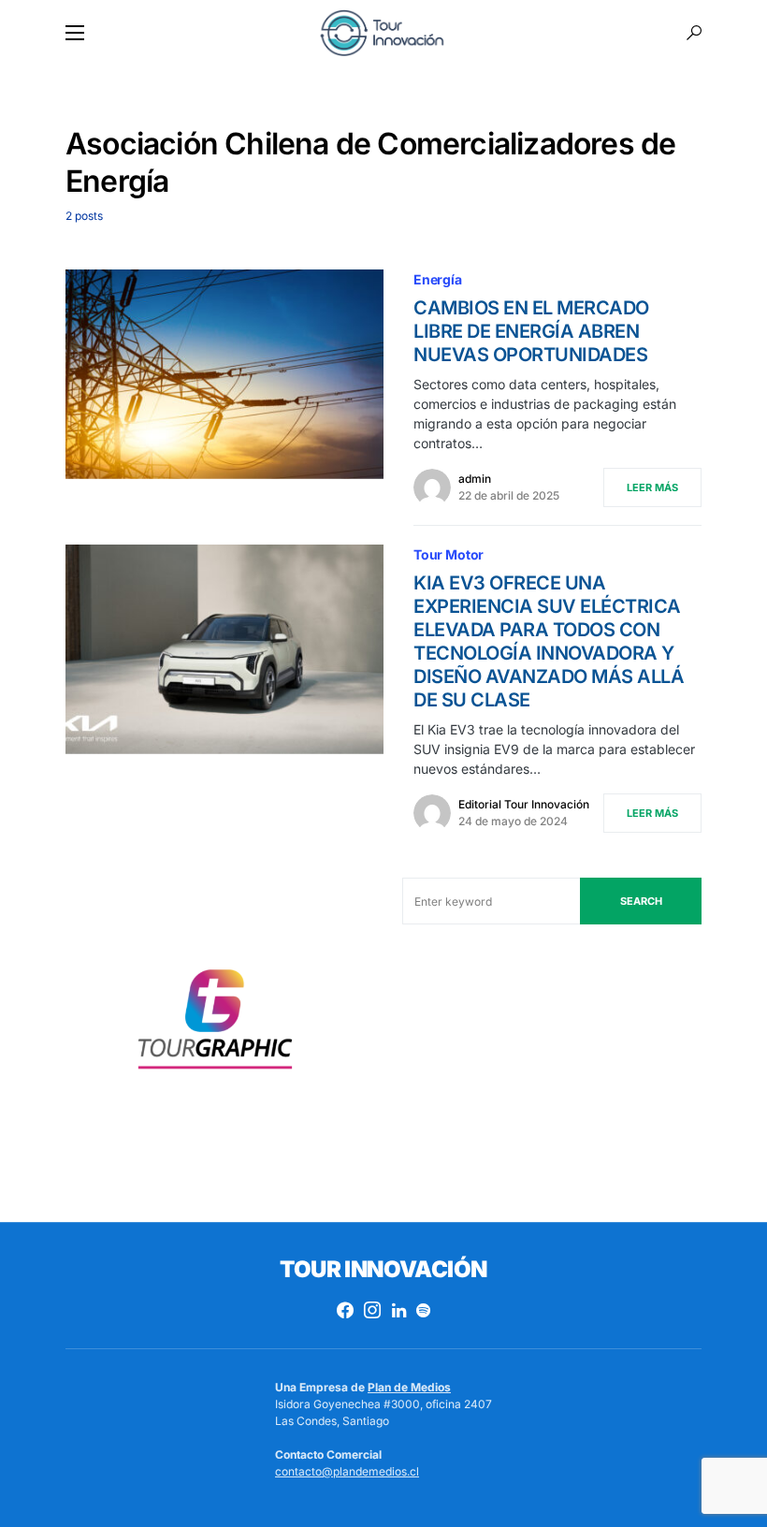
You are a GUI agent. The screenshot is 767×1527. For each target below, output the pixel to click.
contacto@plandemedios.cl (347, 1471)
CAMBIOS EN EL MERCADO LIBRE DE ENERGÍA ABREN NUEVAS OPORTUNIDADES (531, 331)
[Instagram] (372, 1310)
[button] (74, 32)
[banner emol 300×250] (215, 1025)
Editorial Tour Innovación (523, 804)
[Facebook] (345, 1310)
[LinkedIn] (399, 1310)
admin (474, 479)
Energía (437, 279)
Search (641, 901)
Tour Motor (448, 554)
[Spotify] (423, 1310)
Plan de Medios (409, 1387)
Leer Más (652, 487)
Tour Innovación (383, 1269)
